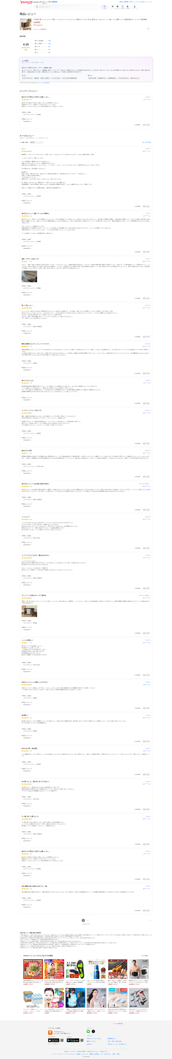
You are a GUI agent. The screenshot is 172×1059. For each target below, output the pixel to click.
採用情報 (97, 1054)
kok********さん (146, 819)
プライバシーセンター (69, 1054)
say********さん (146, 642)
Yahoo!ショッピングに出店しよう (138, 2)
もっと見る (144, 955)
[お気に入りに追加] (148, 28)
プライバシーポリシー (58, 1054)
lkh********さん (146, 557)
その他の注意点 (46, 82)
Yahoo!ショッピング (70, 1051)
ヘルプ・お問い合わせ (105, 1054)
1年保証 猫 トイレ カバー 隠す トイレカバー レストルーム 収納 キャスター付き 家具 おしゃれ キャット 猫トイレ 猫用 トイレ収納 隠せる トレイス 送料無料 (90, 19)
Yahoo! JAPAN (123, 2)
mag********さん (146, 261)
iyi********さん (147, 99)
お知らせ (89, 1044)
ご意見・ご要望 (115, 1054)
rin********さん (146, 383)
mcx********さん (146, 308)
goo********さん (146, 346)
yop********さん (146, 151)
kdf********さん (146, 684)
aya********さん (146, 784)
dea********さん (146, 717)
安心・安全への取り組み (115, 1041)
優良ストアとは (91, 1041)
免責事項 (91, 1054)
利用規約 (78, 1054)
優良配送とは (111, 1038)
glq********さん (146, 453)
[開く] (29, 276)
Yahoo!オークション (92, 1051)
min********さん (146, 519)
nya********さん (146, 413)
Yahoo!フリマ (104, 1051)
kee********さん (146, 598)
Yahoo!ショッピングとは (94, 1038)
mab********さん (146, 486)
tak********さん (146, 751)
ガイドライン (85, 1054)
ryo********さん (146, 216)
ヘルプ (150, 2)
